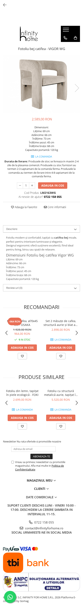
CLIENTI (40, 489)
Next (77, 88)
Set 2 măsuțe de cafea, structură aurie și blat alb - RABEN (61, 323)
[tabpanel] (41, 84)
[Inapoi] (3, 5)
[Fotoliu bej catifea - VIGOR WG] (41, 84)
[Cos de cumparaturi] (75, 38)
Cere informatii (56, 207)
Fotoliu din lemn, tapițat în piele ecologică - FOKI (22, 393)
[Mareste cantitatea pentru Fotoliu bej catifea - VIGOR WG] (32, 185)
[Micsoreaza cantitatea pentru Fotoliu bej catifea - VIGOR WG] (20, 185)
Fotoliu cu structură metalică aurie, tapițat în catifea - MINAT (60, 393)
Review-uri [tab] (14, 288)
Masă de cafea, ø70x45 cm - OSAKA (22, 323)
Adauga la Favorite (25, 207)
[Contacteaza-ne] (65, 38)
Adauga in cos (52, 185)
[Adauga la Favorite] (22, 356)
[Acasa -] (29, 34)
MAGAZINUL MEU (40, 480)
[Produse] (66, 31)
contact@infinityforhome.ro (43, 528)
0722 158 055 (43, 522)
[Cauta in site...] (65, 46)
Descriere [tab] (11, 229)
